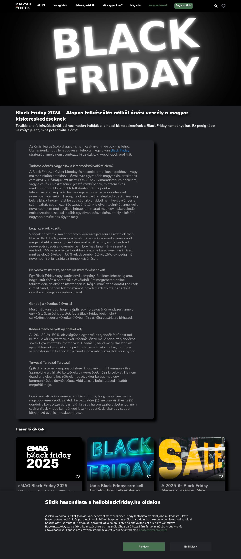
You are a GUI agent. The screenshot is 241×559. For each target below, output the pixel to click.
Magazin (135, 5)
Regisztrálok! (183, 5)
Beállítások (190, 546)
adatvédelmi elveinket (153, 530)
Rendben (144, 546)
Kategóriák (60, 5)
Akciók (41, 5)
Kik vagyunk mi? (112, 5)
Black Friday (120, 150)
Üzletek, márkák (85, 5)
